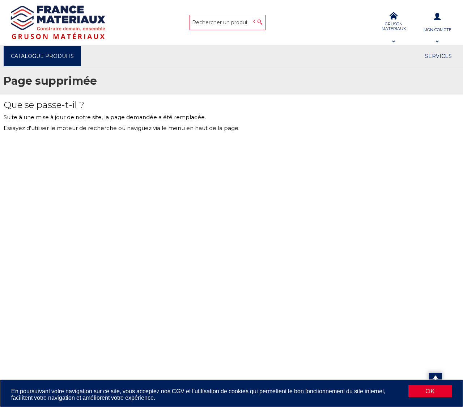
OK (430, 391)
